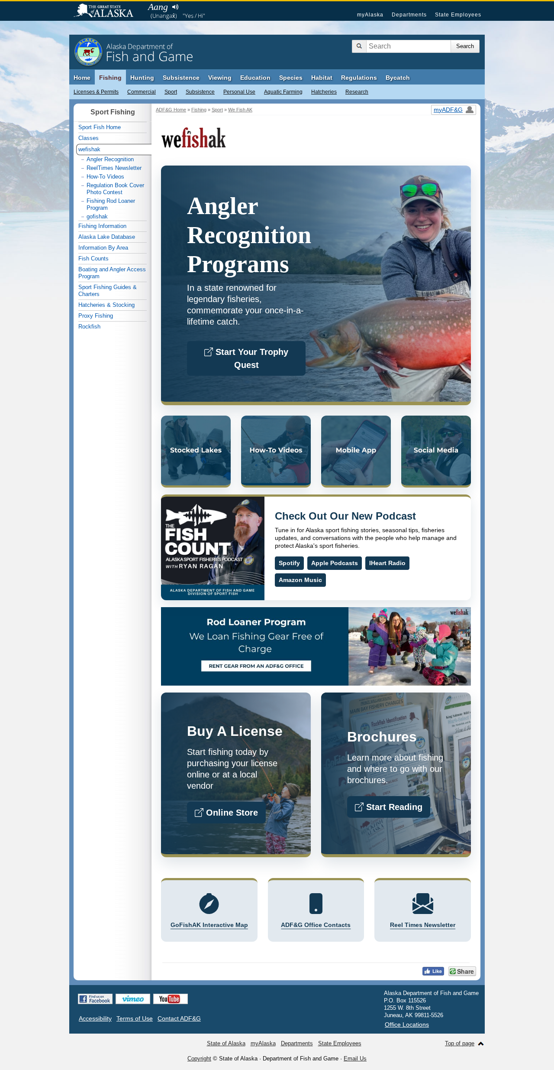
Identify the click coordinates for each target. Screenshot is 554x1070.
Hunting (142, 77)
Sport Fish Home (99, 127)
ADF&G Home (171, 109)
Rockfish (89, 326)
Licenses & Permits (96, 92)
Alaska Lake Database (106, 237)
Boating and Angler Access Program (112, 273)
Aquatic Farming (283, 92)
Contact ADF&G (179, 1018)
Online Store (230, 812)
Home (82, 77)
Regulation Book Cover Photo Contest (115, 188)
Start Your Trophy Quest (250, 358)
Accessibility (95, 1018)
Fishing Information (102, 226)
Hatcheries (324, 92)
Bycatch (398, 77)
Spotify (289, 562)
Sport (170, 92)
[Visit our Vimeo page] (133, 999)
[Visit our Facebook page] (95, 999)
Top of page (459, 1043)
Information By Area (103, 247)
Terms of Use (134, 1018)
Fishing (110, 77)
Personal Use (239, 92)
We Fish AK (240, 109)
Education (255, 77)
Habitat (321, 77)
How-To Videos (105, 176)
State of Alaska (108, 11)
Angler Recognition (110, 159)
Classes (88, 138)
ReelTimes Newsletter (114, 168)
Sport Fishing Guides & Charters (107, 290)
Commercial (141, 92)
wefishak (89, 149)
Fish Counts (93, 258)
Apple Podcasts (334, 562)
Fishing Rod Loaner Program (111, 204)
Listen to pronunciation (175, 7)
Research (356, 92)
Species (291, 77)
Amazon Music (300, 579)
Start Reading (393, 807)
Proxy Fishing (95, 315)
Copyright (199, 1058)
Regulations (359, 77)
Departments (409, 15)
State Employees (458, 15)
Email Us (355, 1058)
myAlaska (370, 15)
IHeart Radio (387, 562)
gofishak (97, 216)
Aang (158, 6)
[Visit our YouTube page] (170, 999)
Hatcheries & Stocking (106, 305)
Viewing (220, 77)
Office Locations (407, 1024)
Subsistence (200, 92)
